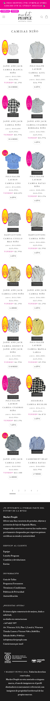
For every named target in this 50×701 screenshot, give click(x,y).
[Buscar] (42, 17)
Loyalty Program (11, 555)
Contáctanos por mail (13, 643)
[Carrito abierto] (46, 16)
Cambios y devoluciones (14, 559)
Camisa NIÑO (13, 125)
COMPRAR (5, 11)
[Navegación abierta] (3, 17)
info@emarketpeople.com (15, 639)
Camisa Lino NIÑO (13, 294)
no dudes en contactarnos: (15, 619)
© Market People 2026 (16, 672)
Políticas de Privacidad (13, 591)
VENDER (15, 11)
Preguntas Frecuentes (13, 583)
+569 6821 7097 (10, 623)
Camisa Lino (13, 183)
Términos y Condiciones (14, 587)
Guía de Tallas (9, 579)
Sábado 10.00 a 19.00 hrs (13, 635)
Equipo (6, 551)
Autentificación (10, 596)
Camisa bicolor (37, 404)
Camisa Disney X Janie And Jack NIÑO (12, 349)
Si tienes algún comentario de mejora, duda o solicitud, (23, 613)
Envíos (6, 564)
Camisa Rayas (37, 463)
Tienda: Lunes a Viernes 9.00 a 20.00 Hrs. (21, 631)
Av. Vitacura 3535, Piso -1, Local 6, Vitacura (23, 627)
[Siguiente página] (37, 491)
